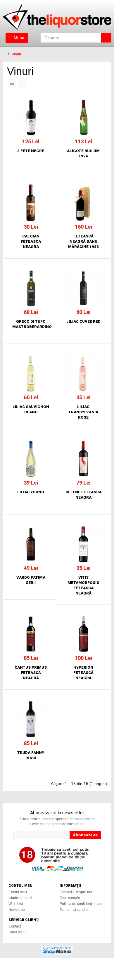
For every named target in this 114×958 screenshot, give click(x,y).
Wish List (15, 904)
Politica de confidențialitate (81, 904)
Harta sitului (17, 932)
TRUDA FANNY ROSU (30, 755)
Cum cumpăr (70, 898)
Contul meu (17, 892)
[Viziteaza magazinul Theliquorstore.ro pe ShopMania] (57, 950)
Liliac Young (30, 492)
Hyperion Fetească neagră (83, 672)
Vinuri (16, 54)
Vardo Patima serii (30, 580)
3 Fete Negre (30, 151)
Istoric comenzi (20, 898)
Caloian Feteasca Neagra (31, 241)
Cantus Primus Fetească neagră (31, 672)
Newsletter (16, 909)
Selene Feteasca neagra (83, 495)
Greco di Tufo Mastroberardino (30, 324)
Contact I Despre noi (76, 892)
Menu (18, 37)
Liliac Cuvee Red (83, 321)
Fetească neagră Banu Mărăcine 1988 (83, 241)
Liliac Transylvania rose (83, 412)
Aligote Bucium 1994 (83, 153)
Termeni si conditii (74, 909)
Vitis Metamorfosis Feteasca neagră (83, 585)
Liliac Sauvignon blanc (31, 409)
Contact (14, 926)
